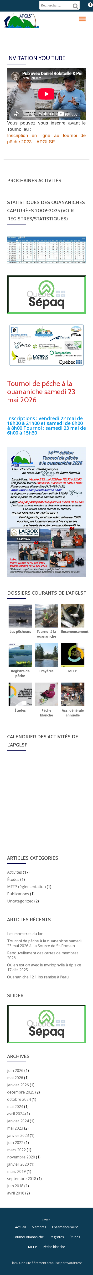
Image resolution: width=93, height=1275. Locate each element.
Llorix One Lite (21, 1263)
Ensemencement (65, 1227)
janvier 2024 (18, 1121)
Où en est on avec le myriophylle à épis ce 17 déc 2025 (44, 967)
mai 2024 (15, 1106)
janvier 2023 (18, 1135)
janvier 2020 (18, 1164)
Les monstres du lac (25, 933)
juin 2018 (15, 1185)
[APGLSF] (22, 20)
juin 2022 (15, 1142)
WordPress (74, 1263)
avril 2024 (15, 1113)
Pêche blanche (54, 1246)
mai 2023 (15, 1128)
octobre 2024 (19, 1099)
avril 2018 (15, 1193)
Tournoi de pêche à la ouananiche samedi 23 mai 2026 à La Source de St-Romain (44, 943)
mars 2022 (16, 1149)
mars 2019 (16, 1171)
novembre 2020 (21, 1157)
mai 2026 (15, 1077)
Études (13, 879)
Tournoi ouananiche (28, 1237)
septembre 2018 (21, 1178)
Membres (38, 1227)
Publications (18, 893)
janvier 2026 (18, 1085)
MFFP (32, 1246)
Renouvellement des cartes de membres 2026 (42, 955)
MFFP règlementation (26, 886)
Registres (57, 1237)
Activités (14, 872)
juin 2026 (15, 1070)
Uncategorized (20, 901)
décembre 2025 (20, 1092)
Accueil (20, 1227)
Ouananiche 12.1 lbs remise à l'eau (38, 977)
